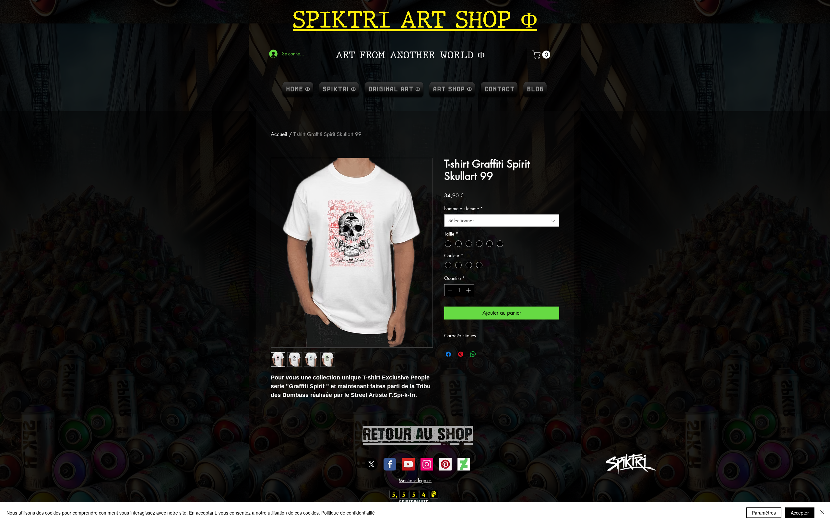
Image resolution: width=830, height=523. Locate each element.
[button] (542, 55)
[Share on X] (485, 354)
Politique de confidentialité (348, 512)
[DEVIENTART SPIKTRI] (463, 464)
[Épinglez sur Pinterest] (461, 354)
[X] (371, 464)
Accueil (279, 134)
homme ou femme (463, 208)
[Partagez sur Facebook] (448, 354)
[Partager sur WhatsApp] (473, 354)
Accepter (800, 512)
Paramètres (764, 512)
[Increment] (469, 290)
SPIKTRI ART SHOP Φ (415, 20)
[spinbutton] (459, 290)
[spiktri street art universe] (445, 464)
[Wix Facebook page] (390, 464)
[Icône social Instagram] (427, 464)
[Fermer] (822, 512)
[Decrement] (449, 290)
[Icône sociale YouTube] (408, 464)
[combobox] (501, 220)
